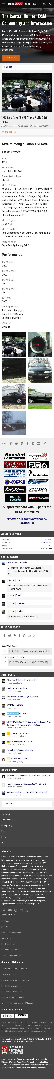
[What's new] (45, 4)
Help (3, 831)
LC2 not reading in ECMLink (20, 742)
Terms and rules (7, 820)
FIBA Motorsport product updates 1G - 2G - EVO (26, 784)
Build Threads (7, 927)
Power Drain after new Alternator (20, 750)
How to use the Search (10, 950)
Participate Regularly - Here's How (14, 969)
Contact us (5, 814)
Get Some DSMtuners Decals (12, 992)
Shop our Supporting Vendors (12, 997)
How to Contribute (8, 975)
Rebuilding (16, 603)
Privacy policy (6, 825)
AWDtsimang (9, 126)
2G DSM (48, 539)
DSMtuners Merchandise (11, 933)
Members (5, 921)
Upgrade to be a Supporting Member (15, 980)
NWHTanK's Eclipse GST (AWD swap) (22, 697)
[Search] (50, 4)
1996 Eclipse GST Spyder (17, 563)
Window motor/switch (18, 758)
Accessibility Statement (10, 956)
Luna (13, 580)
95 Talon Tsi (16, 611)
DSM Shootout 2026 (15, 705)
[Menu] (4, 4)
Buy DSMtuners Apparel (10, 986)
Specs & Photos (9, 132)
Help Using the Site (8, 944)
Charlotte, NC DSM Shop (17, 688)
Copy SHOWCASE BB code (13, 657)
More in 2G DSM (9, 557)
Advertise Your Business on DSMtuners (17, 1003)
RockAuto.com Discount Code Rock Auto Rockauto (28, 775)
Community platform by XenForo (25, 1039)
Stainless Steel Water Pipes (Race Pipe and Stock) (27, 792)
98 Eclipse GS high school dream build (23, 680)
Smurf (14, 595)
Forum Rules (6, 938)
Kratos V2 (17, 713)
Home (3, 837)
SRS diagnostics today (18, 733)
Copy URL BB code (9, 646)
